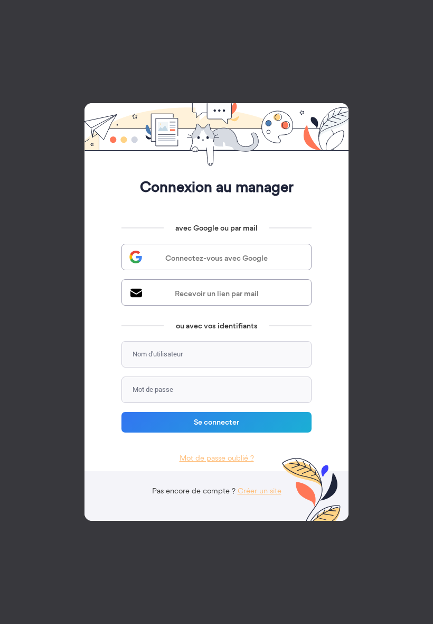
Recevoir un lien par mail (217, 293)
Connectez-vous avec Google (216, 258)
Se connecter (216, 422)
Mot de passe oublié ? (217, 458)
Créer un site (259, 491)
